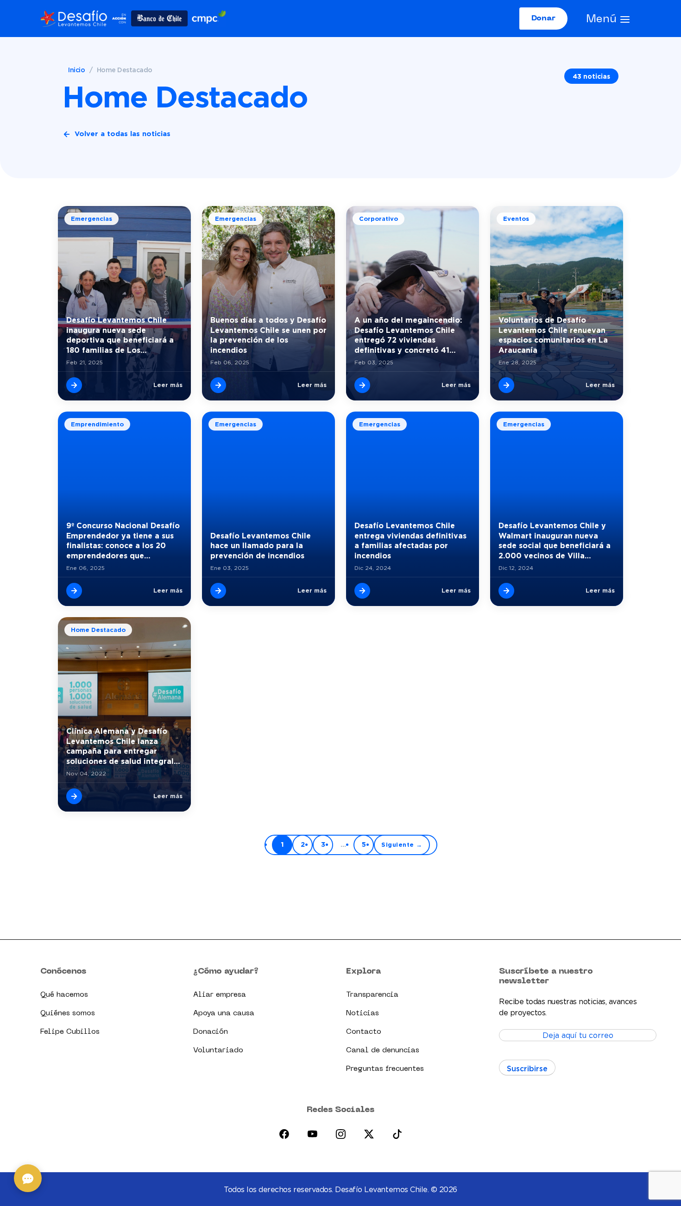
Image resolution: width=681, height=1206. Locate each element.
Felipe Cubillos (70, 1032)
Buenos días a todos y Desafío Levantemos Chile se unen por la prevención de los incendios (268, 335)
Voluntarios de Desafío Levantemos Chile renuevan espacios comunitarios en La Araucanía (553, 335)
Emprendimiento (97, 424)
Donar (543, 18)
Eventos (516, 218)
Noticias (362, 1013)
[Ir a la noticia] (74, 385)
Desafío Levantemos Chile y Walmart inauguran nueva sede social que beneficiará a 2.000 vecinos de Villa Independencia (554, 541)
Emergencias (91, 218)
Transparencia (372, 995)
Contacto (363, 1032)
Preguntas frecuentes (385, 1069)
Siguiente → (401, 844)
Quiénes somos (67, 1013)
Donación (210, 1032)
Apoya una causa (223, 1013)
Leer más (168, 384)
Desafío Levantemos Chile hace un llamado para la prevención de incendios (260, 545)
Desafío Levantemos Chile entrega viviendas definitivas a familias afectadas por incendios (410, 540)
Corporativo (378, 218)
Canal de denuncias (382, 1050)
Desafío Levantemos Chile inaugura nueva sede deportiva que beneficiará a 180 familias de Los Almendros (120, 335)
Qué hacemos (64, 995)
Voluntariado (218, 1050)
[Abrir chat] (28, 1178)
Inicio (76, 69)
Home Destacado (98, 629)
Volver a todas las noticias (122, 133)
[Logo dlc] (133, 18)
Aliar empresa (219, 995)
